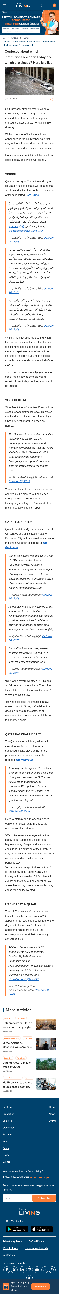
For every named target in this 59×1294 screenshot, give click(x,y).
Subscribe (44, 1198)
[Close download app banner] (54, 1286)
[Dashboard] (54, 5)
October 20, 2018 (19, 481)
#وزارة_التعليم (16, 226)
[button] (23, 5)
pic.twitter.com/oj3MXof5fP (24, 979)
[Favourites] (48, 5)
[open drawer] (4, 5)
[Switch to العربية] (41, 5)
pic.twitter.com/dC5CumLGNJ (26, 230)
